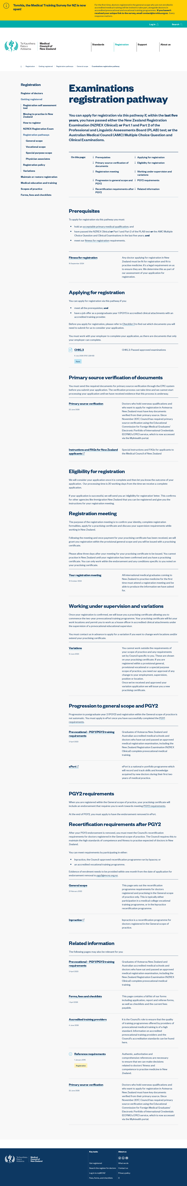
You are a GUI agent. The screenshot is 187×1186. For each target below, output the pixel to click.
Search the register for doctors (102, 1167)
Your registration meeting (85, 575)
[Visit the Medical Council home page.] (46, 1159)
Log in (152, 24)
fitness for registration (97, 240)
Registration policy (34, 164)
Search (176, 24)
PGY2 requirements (154, 805)
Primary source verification (86, 403)
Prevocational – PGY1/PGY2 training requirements (91, 733)
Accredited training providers (88, 1019)
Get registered (95, 1163)
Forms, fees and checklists (36, 194)
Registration (122, 44)
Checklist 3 (128, 323)
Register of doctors (32, 93)
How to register (32, 122)
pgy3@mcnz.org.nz (107, 875)
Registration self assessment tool (39, 107)
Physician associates (38, 158)
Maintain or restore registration (39, 176)
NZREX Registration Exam (38, 128)
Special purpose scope (39, 152)
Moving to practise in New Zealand (38, 115)
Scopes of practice (31, 188)
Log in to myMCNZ (97, 1172)
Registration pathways (64, 66)
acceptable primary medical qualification (105, 226)
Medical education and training (39, 182)
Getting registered (46, 66)
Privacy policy (124, 1172)
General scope (82, 66)
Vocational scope (36, 146)
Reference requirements (90, 1054)
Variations (29, 170)
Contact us (123, 1167)
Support (142, 44)
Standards (98, 44)
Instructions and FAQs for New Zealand (93, 451)
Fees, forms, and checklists (101, 1177)
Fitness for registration (83, 257)
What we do (123, 1163)
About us (165, 44)
